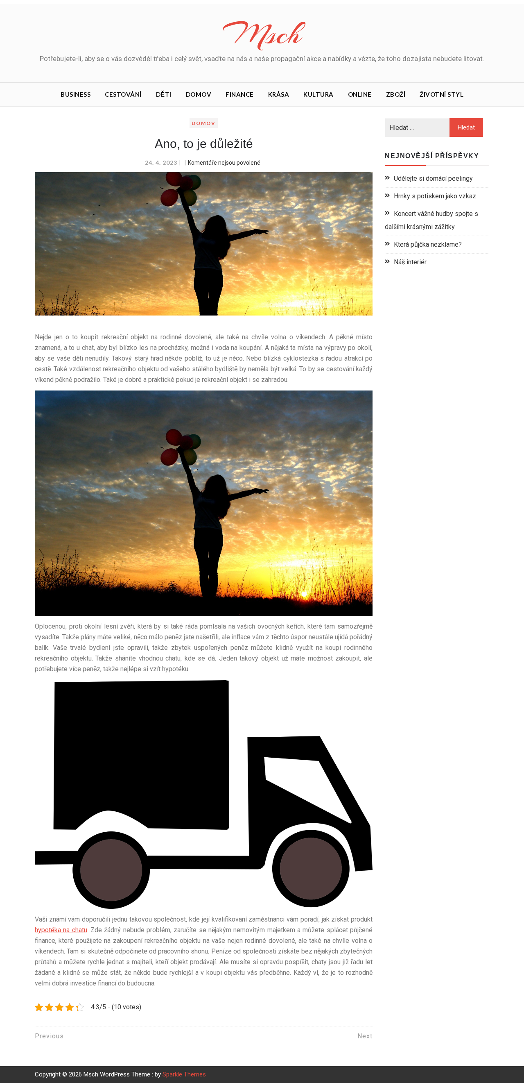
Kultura (318, 94)
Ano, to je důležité (204, 143)
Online (360, 94)
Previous (49, 1036)
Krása (278, 94)
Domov (199, 94)
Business (75, 94)
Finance (240, 94)
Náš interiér (410, 262)
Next (365, 1036)
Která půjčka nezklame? (428, 244)
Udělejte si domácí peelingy (433, 178)
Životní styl (441, 94)
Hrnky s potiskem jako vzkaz (435, 196)
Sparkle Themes (184, 1074)
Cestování (123, 94)
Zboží (396, 94)
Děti (164, 94)
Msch (262, 34)
